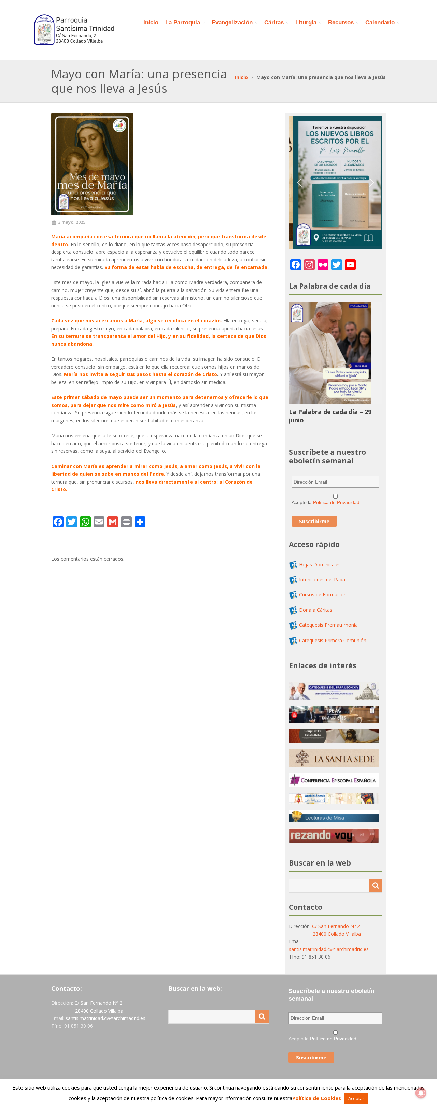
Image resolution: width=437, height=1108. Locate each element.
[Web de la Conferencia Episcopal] (334, 784)
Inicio (150, 22)
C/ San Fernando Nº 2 (336, 926)
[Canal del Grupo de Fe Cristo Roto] (334, 741)
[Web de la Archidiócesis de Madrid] (334, 802)
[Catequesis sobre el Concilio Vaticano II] (334, 698)
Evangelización (232, 22)
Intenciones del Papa (322, 579)
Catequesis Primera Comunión (332, 640)
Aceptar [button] (356, 1098)
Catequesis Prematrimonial (329, 625)
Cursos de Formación (323, 594)
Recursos (341, 22)
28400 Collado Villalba (337, 934)
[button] (299, 182)
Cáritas (274, 22)
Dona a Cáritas (315, 610)
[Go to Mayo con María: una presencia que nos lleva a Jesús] (160, 164)
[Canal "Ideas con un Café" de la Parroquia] (334, 721)
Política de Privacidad (336, 502)
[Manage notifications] (420, 1092)
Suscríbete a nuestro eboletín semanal (331, 995)
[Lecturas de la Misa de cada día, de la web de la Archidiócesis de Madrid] (334, 820)
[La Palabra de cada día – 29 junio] (330, 402)
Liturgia (305, 22)
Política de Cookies (316, 1098)
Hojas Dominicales (320, 564)
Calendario (380, 22)
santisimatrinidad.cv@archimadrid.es (329, 949)
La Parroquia (182, 22)
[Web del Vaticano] (334, 765)
